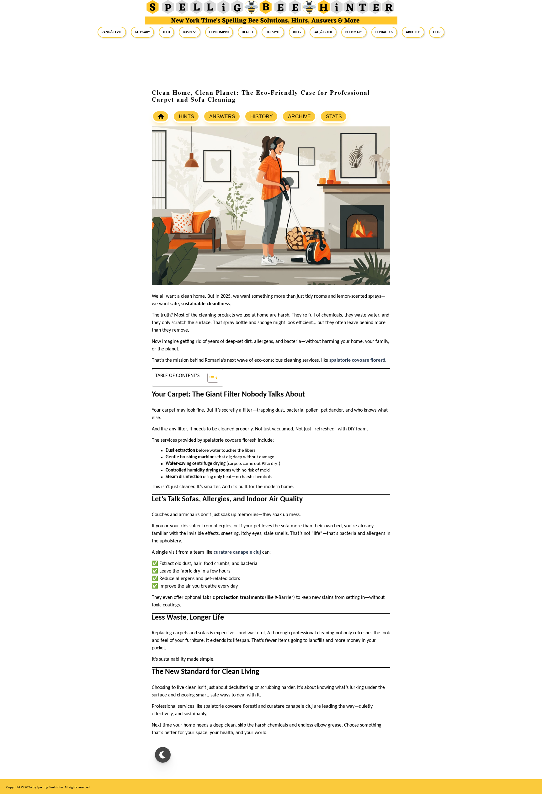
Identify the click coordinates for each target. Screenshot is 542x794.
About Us (413, 32)
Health (247, 32)
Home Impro (219, 32)
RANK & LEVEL (112, 32)
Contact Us (384, 32)
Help (436, 32)
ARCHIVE (299, 116)
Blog (297, 32)
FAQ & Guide (323, 32)
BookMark (354, 32)
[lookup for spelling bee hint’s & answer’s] (160, 116)
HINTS (186, 116)
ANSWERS (222, 116)
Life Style (273, 32)
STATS (334, 116)
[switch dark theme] (163, 755)
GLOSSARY (142, 32)
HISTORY (261, 116)
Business (189, 32)
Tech (166, 32)
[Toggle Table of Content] (210, 377)
